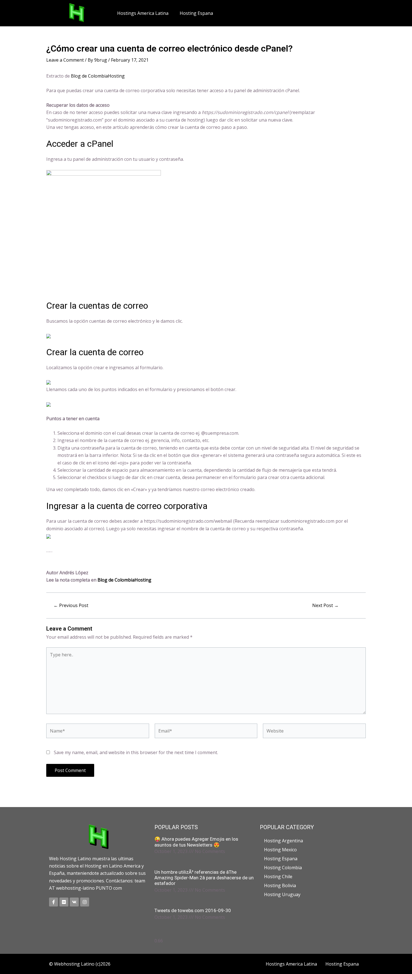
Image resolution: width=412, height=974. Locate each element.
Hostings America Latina (142, 13)
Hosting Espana (196, 13)
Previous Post (71, 605)
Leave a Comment (65, 60)
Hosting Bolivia (280, 885)
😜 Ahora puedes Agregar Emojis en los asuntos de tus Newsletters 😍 (196, 841)
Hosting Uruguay (282, 894)
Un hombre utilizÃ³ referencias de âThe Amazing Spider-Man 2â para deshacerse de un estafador (204, 877)
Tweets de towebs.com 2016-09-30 (192, 910)
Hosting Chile (278, 876)
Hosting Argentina (283, 841)
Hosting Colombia (283, 867)
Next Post (325, 605)
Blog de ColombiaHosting (98, 76)
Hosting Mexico (280, 850)
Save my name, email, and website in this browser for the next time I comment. (136, 752)
